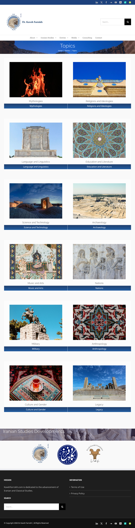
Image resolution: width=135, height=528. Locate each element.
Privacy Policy (78, 493)
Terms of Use (77, 487)
